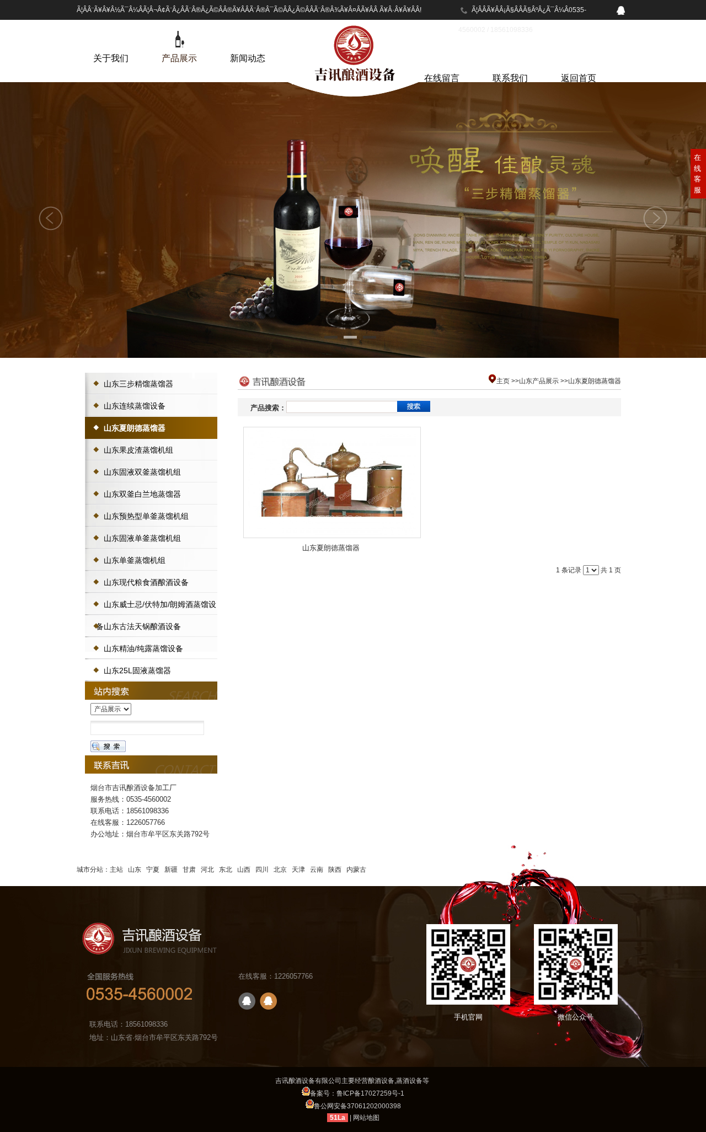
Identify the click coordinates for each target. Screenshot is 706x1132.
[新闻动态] (247, 39)
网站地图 (366, 1118)
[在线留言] (442, 59)
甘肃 (189, 869)
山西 (243, 869)
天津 (298, 869)
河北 (207, 869)
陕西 (334, 869)
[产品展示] (179, 39)
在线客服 (697, 173)
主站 (116, 869)
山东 (134, 869)
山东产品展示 (539, 381)
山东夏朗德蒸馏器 (594, 381)
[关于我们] (111, 39)
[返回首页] (578, 59)
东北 (225, 869)
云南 (316, 869)
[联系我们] (510, 59)
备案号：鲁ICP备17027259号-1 (357, 1093)
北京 (280, 869)
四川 (262, 869)
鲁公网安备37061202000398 (357, 1106)
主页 (503, 381)
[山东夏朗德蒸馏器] (332, 482)
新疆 (171, 869)
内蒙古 (356, 869)
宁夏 (152, 869)
